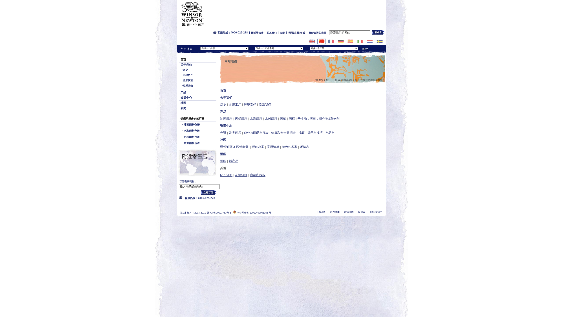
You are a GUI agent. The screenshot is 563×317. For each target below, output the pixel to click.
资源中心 (186, 97)
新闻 (183, 108)
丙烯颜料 (241, 118)
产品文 (330, 133)
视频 (301, 133)
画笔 (283, 118)
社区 (183, 103)
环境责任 (188, 75)
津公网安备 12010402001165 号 (253, 212)
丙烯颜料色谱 (192, 143)
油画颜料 (226, 118)
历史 (185, 69)
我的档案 (258, 147)
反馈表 (304, 147)
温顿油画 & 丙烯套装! (234, 147)
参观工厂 (235, 104)
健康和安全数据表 (283, 133)
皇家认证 (188, 80)
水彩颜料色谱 (192, 130)
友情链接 (241, 175)
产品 (183, 92)
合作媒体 (335, 212)
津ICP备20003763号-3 (219, 212)
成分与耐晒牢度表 (256, 133)
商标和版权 (257, 175)
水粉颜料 (271, 118)
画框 (292, 118)
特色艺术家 (289, 147)
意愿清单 (273, 147)
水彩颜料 (256, 118)
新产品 (233, 161)
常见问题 (235, 133)
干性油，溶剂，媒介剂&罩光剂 (319, 118)
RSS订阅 (226, 175)
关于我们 (186, 64)
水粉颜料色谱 (192, 136)
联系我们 (188, 85)
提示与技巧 (315, 133)
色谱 (223, 133)
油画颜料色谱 (192, 124)
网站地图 (349, 212)
